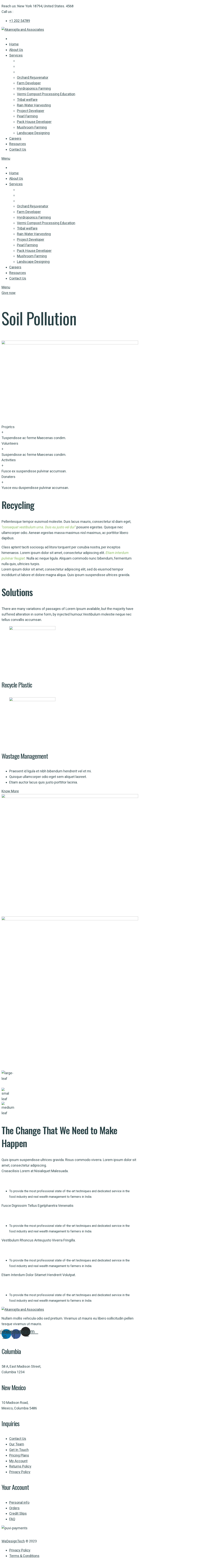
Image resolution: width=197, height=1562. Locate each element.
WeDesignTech (13, 1541)
